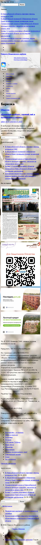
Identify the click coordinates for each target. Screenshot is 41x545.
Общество (8, 81)
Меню (4, 69)
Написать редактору (11, 93)
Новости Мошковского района (13, 54)
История (8, 88)
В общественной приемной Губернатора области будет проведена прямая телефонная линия (19, 20)
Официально (9, 78)
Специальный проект (13, 454)
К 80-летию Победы (12, 442)
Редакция (8, 96)
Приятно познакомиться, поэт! (13, 98)
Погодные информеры (20, 60)
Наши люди (9, 76)
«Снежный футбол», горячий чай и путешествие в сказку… (18, 116)
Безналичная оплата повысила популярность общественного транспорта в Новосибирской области (22, 518)
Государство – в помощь (11, 83)
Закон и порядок (10, 74)
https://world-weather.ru (20, 58)
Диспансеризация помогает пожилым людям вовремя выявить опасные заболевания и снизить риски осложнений (19, 40)
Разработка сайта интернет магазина (18, 539)
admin (3, 121)
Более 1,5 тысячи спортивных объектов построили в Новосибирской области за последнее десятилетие (20, 33)
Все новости (8, 506)
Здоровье (9, 437)
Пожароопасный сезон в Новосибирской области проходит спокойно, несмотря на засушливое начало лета (19, 26)
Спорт (7, 91)
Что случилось (9, 86)
